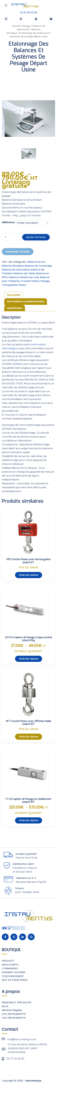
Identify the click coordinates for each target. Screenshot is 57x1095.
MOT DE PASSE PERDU (15, 980)
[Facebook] (5, 937)
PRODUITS (8, 960)
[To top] (51, 1085)
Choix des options (28, 574)
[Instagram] (31, 937)
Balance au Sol (36, 262)
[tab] (13, 295)
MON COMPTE (10, 964)
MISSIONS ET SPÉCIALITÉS (16, 1002)
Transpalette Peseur (14, 285)
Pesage (26, 25)
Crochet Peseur (30, 281)
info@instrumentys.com (21, 1039)
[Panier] (51, 19)
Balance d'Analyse (13, 265)
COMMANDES (10, 968)
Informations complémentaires (25, 301)
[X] (13, 937)
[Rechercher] (6, 19)
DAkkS (18, 364)
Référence (8, 222)
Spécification (14, 308)
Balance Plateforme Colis (24, 277)
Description (14, 295)
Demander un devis (17, 251)
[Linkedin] (22, 937)
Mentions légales (12, 1010)
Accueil (16, 25)
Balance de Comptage (38, 265)
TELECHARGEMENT (13, 976)
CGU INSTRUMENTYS (14, 1018)
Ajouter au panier (36, 237)
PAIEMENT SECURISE (13, 972)
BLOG (5, 1006)
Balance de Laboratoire (16, 269)
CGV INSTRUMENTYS (14, 1014)
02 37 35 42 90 (28, 12)
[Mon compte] (36, 19)
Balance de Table (24, 273)
